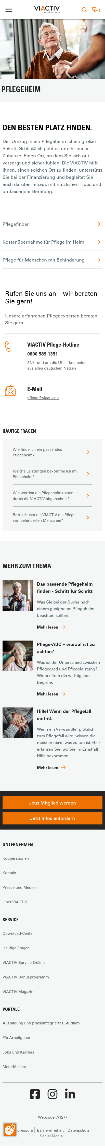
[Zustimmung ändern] (10, 1130)
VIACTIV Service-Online (24, 962)
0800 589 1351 (42, 354)
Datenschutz (78, 1130)
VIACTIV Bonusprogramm (26, 976)
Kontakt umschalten (95, 9)
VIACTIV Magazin (18, 991)
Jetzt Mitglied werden (52, 803)
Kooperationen (16, 858)
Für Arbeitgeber (16, 1037)
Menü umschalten (9, 9)
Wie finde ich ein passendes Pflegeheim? (37, 452)
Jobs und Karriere (18, 1052)
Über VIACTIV (15, 901)
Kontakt (9, 872)
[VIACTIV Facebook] (35, 1097)
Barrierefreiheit (50, 1130)
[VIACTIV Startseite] (47, 9)
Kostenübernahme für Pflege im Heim (43, 242)
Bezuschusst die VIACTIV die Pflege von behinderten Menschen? (44, 517)
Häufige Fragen (16, 947)
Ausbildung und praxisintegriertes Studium (41, 1022)
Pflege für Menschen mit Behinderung (44, 260)
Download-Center (18, 933)
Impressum (23, 1130)
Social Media (51, 1135)
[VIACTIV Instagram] (52, 1097)
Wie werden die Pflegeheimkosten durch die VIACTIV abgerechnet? (43, 495)
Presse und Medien (20, 887)
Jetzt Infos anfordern (52, 818)
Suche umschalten (84, 9)
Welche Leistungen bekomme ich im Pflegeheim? (45, 473)
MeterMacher (14, 1066)
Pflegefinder (16, 224)
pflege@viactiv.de (43, 397)
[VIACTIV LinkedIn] (70, 1097)
